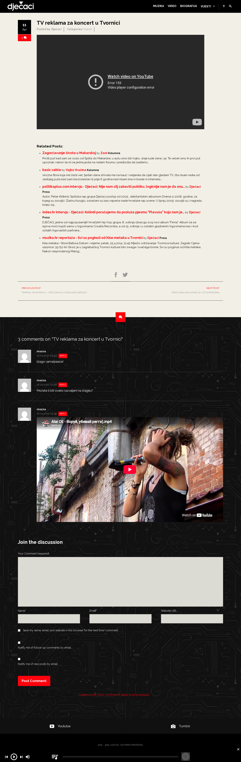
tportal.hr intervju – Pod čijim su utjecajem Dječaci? (54, 290)
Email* (93, 610)
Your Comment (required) (33, 553)
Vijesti (206, 6)
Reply (63, 356)
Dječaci (195, 186)
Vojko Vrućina (76, 170)
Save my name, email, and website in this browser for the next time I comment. (70, 630)
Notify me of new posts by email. (38, 664)
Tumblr (184, 726)
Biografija (188, 6)
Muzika (158, 6)
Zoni (104, 153)
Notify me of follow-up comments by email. (45, 647)
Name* (22, 610)
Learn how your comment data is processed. (114, 695)
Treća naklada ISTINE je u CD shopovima (195, 290)
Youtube (64, 726)
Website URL (169, 610)
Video (172, 6)
